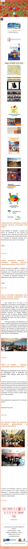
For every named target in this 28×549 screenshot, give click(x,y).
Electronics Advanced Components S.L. (16, 547)
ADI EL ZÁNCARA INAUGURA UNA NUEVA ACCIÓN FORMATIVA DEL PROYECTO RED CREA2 (14, 297)
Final (14, 516)
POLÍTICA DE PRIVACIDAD (18, 543)
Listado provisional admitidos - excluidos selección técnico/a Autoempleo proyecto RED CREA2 (14, 262)
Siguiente (20, 512)
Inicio (4, 508)
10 (15, 512)
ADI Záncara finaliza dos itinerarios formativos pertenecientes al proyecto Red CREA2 (14, 424)
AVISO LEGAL (8, 543)
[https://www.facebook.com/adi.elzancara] (14, 8)
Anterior (10, 508)
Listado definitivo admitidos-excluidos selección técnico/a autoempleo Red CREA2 (14, 225)
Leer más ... (4, 253)
